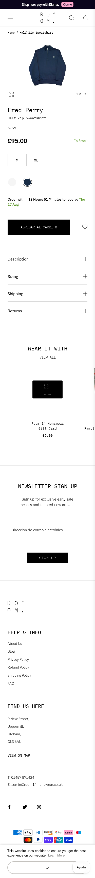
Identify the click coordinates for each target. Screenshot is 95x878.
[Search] (71, 17)
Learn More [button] (56, 855)
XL (36, 160)
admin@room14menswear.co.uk (35, 784)
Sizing (13, 276)
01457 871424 (21, 777)
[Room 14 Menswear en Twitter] (24, 806)
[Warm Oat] (12, 183)
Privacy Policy (18, 659)
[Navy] (27, 183)
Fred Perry (25, 110)
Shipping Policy (19, 675)
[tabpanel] (47, 66)
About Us (15, 643)
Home (11, 32)
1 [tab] (77, 94)
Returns (15, 310)
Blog (11, 651)
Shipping (15, 293)
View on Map (19, 755)
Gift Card (48, 428)
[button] (47, 867)
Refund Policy (18, 667)
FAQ (11, 683)
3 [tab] (85, 94)
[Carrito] (85, 17)
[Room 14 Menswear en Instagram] (39, 806)
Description (18, 259)
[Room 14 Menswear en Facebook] (10, 806)
